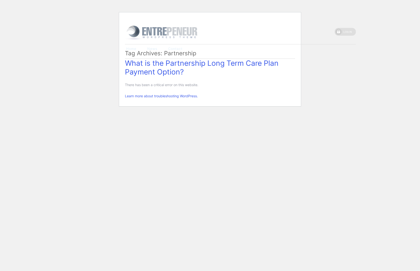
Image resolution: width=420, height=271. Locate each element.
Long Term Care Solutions (161, 32)
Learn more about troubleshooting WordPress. (161, 96)
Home (131, 49)
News (152, 49)
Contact (175, 49)
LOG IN (347, 31)
